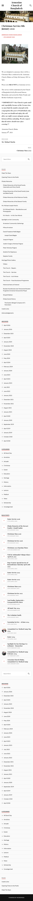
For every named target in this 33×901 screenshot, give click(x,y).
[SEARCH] (28, 159)
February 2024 (8, 366)
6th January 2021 (9, 37)
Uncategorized (8, 507)
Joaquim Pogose (8, 239)
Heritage (6, 478)
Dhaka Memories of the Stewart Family (15, 201)
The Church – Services (9, 272)
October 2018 (8, 436)
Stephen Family (7, 256)
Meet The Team (6, 173)
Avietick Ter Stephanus (10, 252)
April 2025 (7, 337)
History (6, 482)
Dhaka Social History (9, 299)
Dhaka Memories (7, 181)
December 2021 (8, 399)
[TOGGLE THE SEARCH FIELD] (30, 5)
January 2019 (8, 432)
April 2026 (7, 325)
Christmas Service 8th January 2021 (13, 27)
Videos (5, 264)
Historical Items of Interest (11, 284)
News (5, 498)
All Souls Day (8, 453)
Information (7, 486)
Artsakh (6, 461)
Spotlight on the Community (10, 219)
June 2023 (7, 375)
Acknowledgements (8, 313)
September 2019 (9, 424)
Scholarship (7, 502)
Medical (6, 494)
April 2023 (7, 379)
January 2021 (8, 412)
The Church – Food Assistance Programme (16, 280)
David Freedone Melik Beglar (12, 231)
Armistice (7, 457)
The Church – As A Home (10, 276)
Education (7, 474)
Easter (6, 469)
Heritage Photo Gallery (9, 260)
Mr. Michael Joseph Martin (10, 205)
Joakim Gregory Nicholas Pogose (13, 243)
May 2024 (7, 358)
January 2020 (8, 420)
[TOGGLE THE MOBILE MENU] (3, 5)
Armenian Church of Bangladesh (16, 5)
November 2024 (9, 346)
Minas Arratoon (8, 227)
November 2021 (9, 403)
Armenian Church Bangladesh (12, 34)
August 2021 (8, 408)
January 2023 (8, 383)
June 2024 (7, 354)
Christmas (7, 465)
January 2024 (8, 370)
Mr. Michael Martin (8, 142)
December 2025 (8, 333)
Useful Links (5, 309)
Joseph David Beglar (10, 235)
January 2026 (8, 329)
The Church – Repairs (9, 268)
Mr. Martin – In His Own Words (12, 215)
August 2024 (8, 350)
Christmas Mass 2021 (24, 150)
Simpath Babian (8, 295)
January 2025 (8, 342)
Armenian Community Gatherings (13, 223)
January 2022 (8, 395)
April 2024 (7, 362)
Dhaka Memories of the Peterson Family (15, 197)
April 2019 (7, 428)
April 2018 (7, 441)
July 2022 (7, 387)
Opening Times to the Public (10, 177)
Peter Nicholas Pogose (10, 248)
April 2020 (7, 416)
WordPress (20, 897)
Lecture (6, 490)
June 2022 (7, 391)
